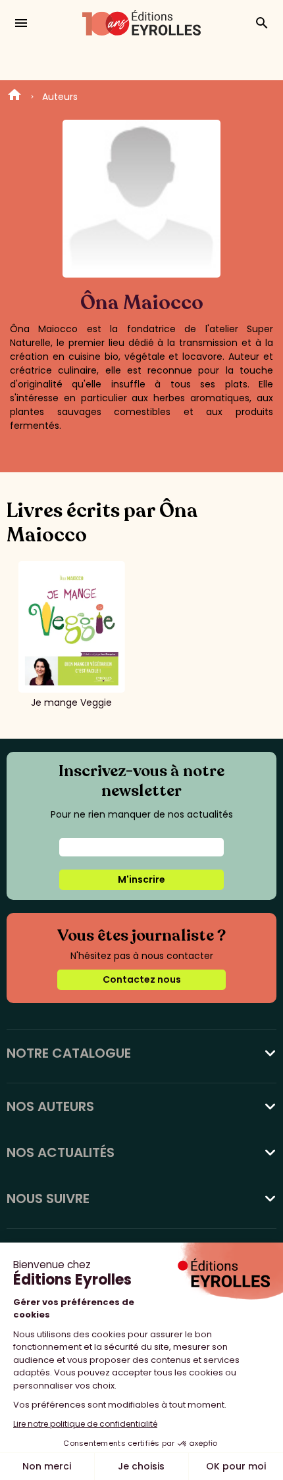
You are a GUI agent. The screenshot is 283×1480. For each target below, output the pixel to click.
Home (14, 97)
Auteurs (60, 96)
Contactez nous (142, 979)
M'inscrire (141, 879)
